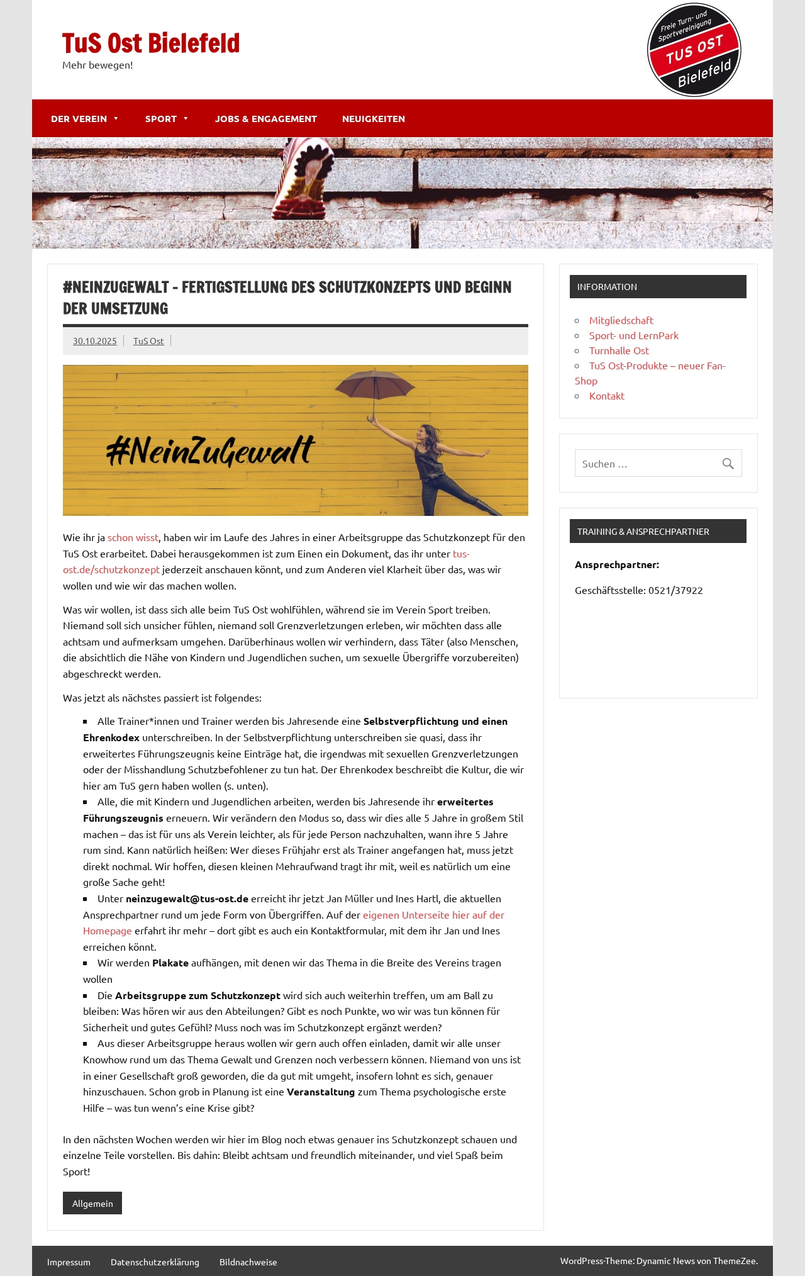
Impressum (69, 1261)
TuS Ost (148, 340)
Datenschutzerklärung (155, 1261)
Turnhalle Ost (619, 350)
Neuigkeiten (373, 118)
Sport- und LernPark (634, 334)
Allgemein (92, 1203)
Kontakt (607, 395)
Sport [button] (161, 118)
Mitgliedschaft (621, 319)
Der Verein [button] (79, 118)
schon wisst (133, 536)
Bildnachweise (248, 1261)
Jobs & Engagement (266, 118)
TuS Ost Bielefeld (151, 42)
